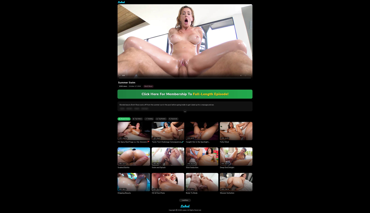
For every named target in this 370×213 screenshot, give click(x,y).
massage (144, 109)
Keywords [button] (174, 119)
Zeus (195, 145)
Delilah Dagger (122, 171)
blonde (129, 109)
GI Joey (161, 145)
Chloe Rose (189, 196)
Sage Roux (128, 196)
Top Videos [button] (138, 119)
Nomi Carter (121, 145)
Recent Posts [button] (125, 119)
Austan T (232, 145)
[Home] (121, 2)
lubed (136, 109)
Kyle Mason (131, 171)
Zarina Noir (189, 145)
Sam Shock (233, 171)
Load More (185, 200)
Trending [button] (150, 119)
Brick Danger (130, 145)
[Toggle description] (185, 111)
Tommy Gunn (200, 171)
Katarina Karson (191, 171)
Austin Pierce (165, 171)
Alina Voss (121, 196)
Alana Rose (223, 196)
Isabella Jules (156, 171)
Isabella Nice (156, 196)
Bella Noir (155, 145)
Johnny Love (231, 196)
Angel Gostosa (224, 171)
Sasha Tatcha (224, 145)
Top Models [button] (162, 119)
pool (122, 109)
